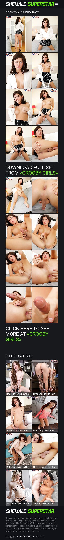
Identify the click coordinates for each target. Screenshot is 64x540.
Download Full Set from (32, 170)
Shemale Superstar (25, 536)
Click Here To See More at (27, 334)
